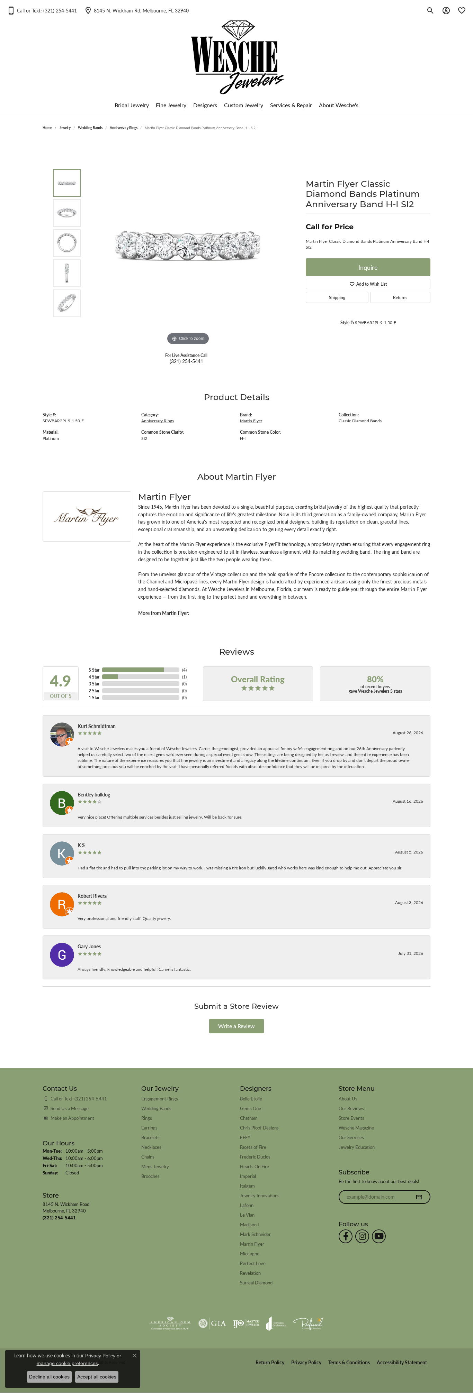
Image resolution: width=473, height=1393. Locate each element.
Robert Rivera (92, 895)
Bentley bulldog (94, 794)
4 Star (94, 677)
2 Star (94, 690)
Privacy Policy (306, 1362)
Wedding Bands (90, 127)
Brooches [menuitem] (150, 1176)
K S (81, 844)
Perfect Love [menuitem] (253, 1263)
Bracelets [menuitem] (150, 1137)
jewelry (65, 127)
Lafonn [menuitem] (246, 1205)
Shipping (337, 297)
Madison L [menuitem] (250, 1224)
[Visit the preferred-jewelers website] (308, 1323)
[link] (136, 10)
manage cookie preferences (67, 1363)
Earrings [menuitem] (149, 1128)
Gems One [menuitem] (250, 1108)
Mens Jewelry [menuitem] (155, 1166)
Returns (400, 297)
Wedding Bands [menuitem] (156, 1108)
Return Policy (270, 1362)
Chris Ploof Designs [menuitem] (259, 1128)
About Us (348, 1098)
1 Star (94, 697)
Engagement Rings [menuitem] (159, 1098)
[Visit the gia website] (212, 1323)
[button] (42, 10)
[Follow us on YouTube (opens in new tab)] (379, 1236)
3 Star (94, 683)
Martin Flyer (251, 420)
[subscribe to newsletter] (419, 1197)
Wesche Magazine (356, 1128)
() (184, 670)
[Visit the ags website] (170, 1323)
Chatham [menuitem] (249, 1118)
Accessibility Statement (402, 1362)
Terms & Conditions (349, 1362)
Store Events (351, 1118)
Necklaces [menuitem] (151, 1147)
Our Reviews (351, 1108)
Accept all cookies (96, 1377)
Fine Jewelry (171, 105)
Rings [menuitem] (146, 1118)
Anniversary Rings (123, 127)
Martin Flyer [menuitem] (252, 1244)
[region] (188, 243)
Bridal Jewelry (132, 105)
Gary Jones (89, 946)
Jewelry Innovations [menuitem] (259, 1195)
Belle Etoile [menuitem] (251, 1098)
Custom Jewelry (243, 105)
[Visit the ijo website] (246, 1323)
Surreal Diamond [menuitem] (256, 1282)
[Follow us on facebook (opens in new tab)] (345, 1236)
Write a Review (236, 1026)
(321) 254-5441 (186, 361)
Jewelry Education (357, 1147)
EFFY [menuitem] (245, 1137)
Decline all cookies (49, 1377)
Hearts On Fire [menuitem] (254, 1166)
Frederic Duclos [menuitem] (255, 1157)
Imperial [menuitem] (248, 1176)
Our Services (351, 1137)
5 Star (94, 670)
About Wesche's (338, 105)
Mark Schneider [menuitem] (255, 1234)
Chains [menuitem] (147, 1157)
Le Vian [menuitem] (247, 1215)
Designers (205, 105)
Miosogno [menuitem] (249, 1253)
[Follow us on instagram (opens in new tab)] (362, 1236)
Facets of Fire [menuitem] (253, 1147)
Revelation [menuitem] (250, 1273)
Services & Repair (291, 105)
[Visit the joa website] (276, 1323)
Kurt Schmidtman (97, 725)
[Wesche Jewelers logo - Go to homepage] (236, 51)
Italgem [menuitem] (247, 1186)
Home (47, 127)
